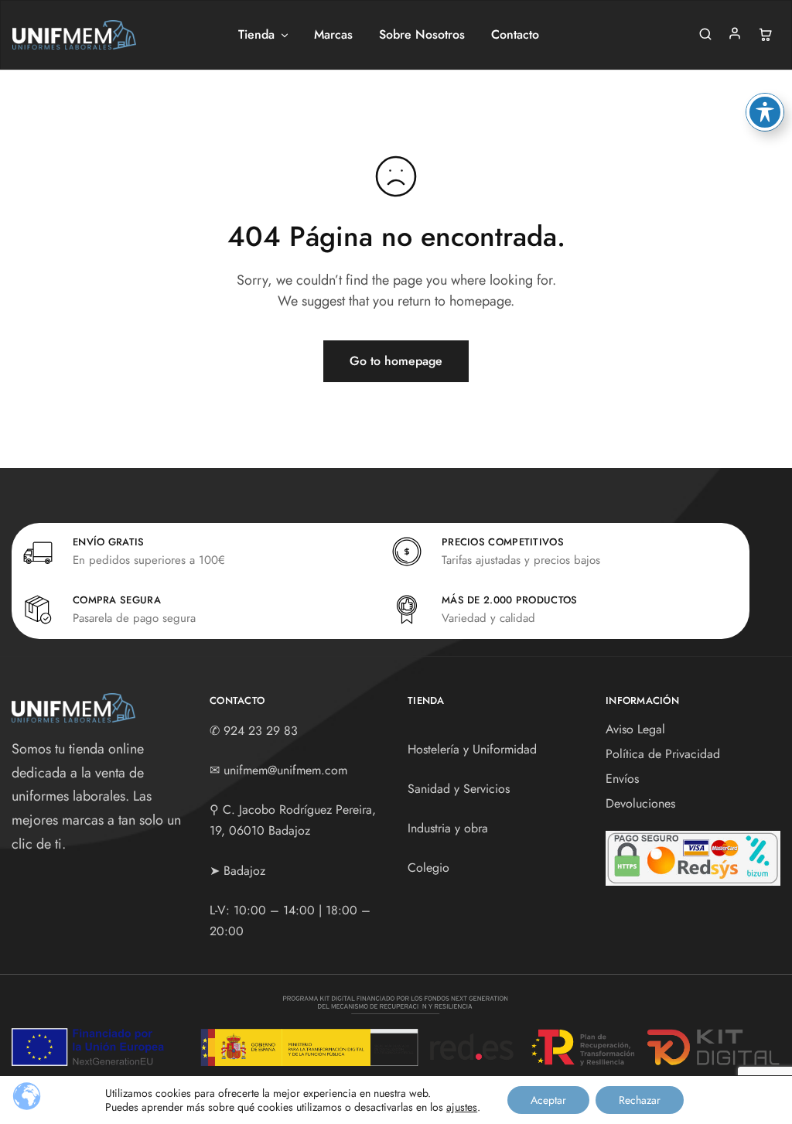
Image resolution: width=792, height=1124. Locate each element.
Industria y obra (448, 828)
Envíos (622, 778)
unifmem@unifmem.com (285, 770)
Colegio (428, 867)
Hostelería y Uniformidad (472, 749)
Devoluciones (640, 803)
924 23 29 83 (261, 731)
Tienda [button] (256, 34)
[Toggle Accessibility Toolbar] (764, 112)
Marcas (333, 34)
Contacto (515, 34)
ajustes (461, 1107)
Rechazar (640, 1100)
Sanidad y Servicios (459, 789)
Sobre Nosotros (422, 34)
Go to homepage (396, 361)
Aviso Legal (635, 729)
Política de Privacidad (663, 754)
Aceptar (548, 1100)
